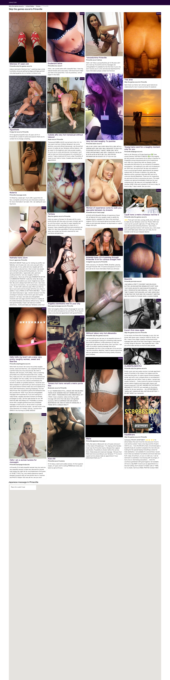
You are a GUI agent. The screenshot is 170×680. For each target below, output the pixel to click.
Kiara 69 (51, 459)
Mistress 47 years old (19, 64)
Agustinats (14, 129)
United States (30, 6)
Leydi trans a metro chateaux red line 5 (141, 215)
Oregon (38, 6)
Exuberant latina (55, 63)
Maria (88, 439)
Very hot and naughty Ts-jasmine (100, 141)
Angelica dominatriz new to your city (64, 304)
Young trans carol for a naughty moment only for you (142, 148)
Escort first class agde (134, 330)
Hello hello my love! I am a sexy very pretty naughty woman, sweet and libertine (26, 359)
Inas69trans (129, 435)
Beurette (128, 279)
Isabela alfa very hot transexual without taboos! (65, 136)
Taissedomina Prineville (96, 57)
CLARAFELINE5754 (133, 366)
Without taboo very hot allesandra (101, 333)
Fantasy (51, 214)
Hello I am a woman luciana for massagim (23, 461)
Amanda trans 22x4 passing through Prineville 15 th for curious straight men (103, 258)
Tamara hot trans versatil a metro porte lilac (65, 384)
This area (128, 80)
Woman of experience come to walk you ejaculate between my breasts (103, 209)
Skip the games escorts (16, 6)
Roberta (13, 192)
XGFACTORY (13, 2)
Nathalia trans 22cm (19, 258)
